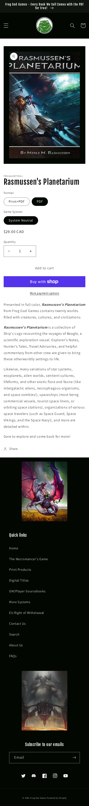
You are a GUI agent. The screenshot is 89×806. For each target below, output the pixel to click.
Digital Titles (19, 580)
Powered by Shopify (56, 798)
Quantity (10, 242)
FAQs (13, 656)
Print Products (20, 569)
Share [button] (13, 448)
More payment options (44, 293)
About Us (16, 645)
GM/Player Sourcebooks (27, 591)
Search (14, 634)
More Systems (19, 602)
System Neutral (21, 220)
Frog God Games (38, 798)
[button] (6, 25)
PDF (40, 201)
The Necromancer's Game (28, 559)
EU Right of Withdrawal (26, 612)
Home (13, 548)
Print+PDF (17, 201)
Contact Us (17, 623)
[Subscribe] (74, 757)
